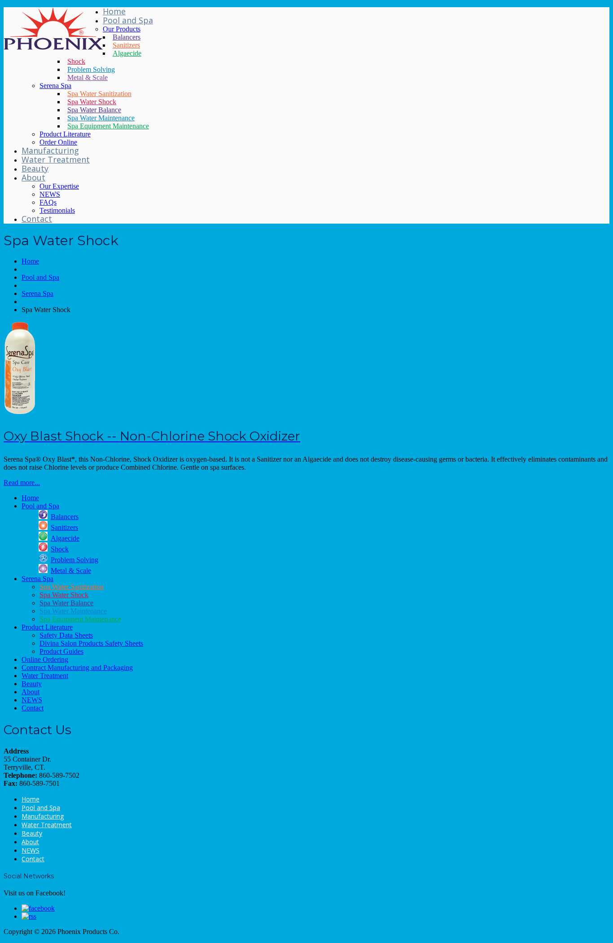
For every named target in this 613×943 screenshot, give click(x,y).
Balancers (126, 37)
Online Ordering (45, 659)
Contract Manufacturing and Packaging (77, 667)
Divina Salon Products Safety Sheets (91, 643)
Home (114, 11)
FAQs (48, 202)
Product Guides (61, 651)
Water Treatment (56, 159)
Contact (37, 218)
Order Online (58, 142)
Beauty (35, 168)
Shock (76, 61)
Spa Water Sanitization (99, 93)
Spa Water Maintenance (101, 118)
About (33, 177)
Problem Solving (91, 69)
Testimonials (57, 210)
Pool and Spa (128, 20)
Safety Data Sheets (66, 635)
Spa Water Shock (91, 102)
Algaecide (127, 53)
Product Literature (65, 134)
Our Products (121, 29)
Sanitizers (126, 45)
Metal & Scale (87, 77)
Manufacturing (50, 150)
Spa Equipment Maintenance (108, 126)
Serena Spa (55, 85)
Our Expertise (59, 186)
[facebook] (38, 908)
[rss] (29, 916)
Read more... (22, 482)
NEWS (49, 194)
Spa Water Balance (94, 110)
